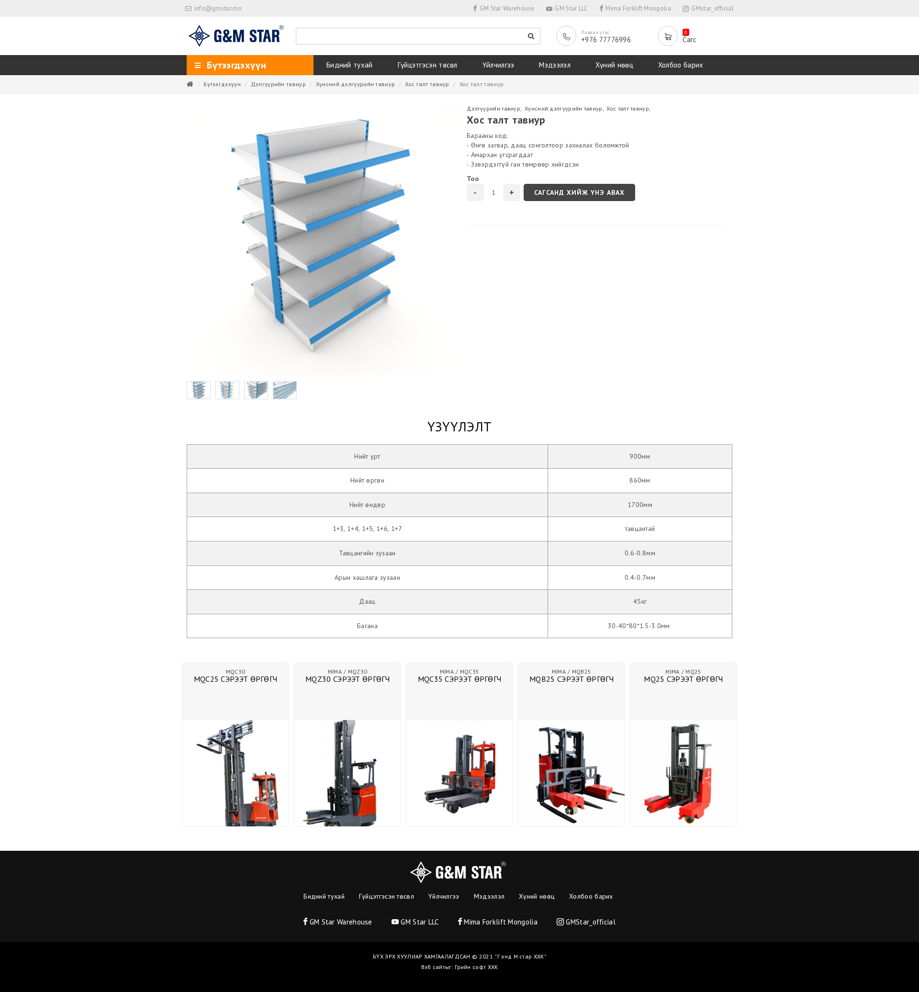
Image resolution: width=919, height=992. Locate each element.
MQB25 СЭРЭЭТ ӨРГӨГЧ (571, 679)
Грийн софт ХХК (476, 966)
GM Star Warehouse (506, 8)
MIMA (335, 671)
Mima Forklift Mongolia (637, 8)
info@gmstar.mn (218, 8)
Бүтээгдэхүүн (222, 84)
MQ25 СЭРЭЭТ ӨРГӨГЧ (683, 679)
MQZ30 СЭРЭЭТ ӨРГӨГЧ (347, 679)
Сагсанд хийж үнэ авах (579, 192)
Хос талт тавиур (427, 84)
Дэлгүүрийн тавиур (278, 84)
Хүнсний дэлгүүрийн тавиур (355, 84)
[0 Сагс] (670, 35)
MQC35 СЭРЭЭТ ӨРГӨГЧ (460, 679)
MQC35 (470, 671)
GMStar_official (590, 921)
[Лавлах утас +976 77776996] (568, 35)
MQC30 (236, 671)
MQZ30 (358, 671)
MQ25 (693, 671)
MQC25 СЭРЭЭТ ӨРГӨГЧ (236, 679)
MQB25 (582, 671)
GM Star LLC (570, 8)
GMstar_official (712, 8)
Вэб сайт (433, 966)
